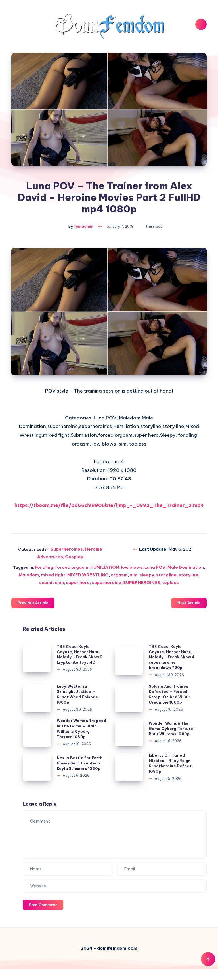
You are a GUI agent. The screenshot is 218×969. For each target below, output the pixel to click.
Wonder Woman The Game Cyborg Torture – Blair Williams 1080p (173, 728)
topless (170, 582)
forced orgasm (71, 567)
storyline (188, 575)
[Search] (201, 24)
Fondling (44, 567)
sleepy (146, 575)
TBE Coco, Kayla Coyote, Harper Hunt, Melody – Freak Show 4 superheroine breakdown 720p (171, 657)
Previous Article (33, 602)
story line (166, 575)
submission (51, 582)
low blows (131, 567)
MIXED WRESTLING (88, 575)
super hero (78, 582)
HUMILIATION (104, 567)
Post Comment (43, 904)
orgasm (119, 575)
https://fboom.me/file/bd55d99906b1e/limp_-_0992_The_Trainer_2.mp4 (109, 505)
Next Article (188, 602)
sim (133, 575)
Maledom (29, 575)
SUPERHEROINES (141, 582)
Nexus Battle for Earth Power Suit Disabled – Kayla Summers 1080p (79, 763)
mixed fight (53, 575)
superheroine (106, 582)
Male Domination (185, 567)
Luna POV (154, 567)
